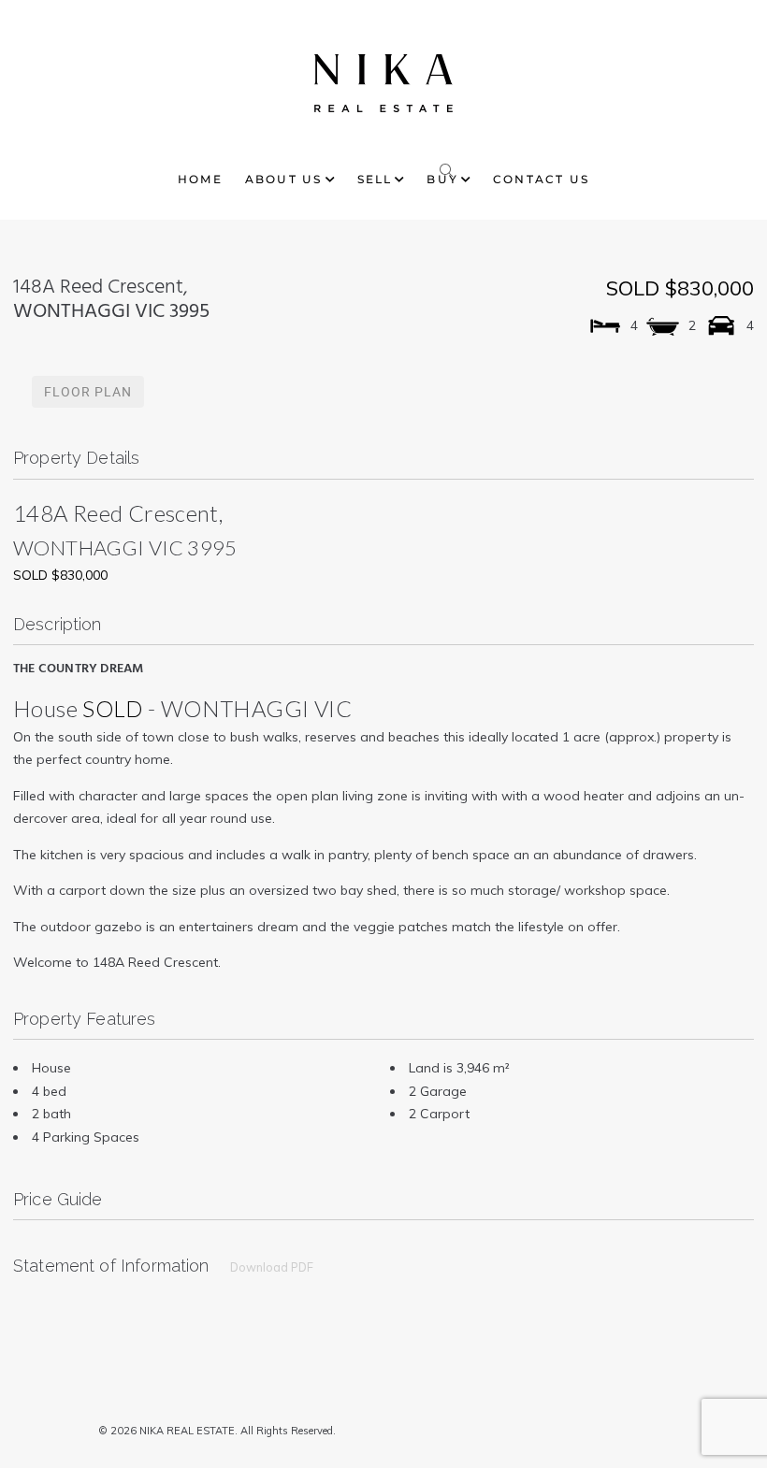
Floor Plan (88, 391)
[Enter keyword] (447, 166)
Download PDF (271, 1266)
